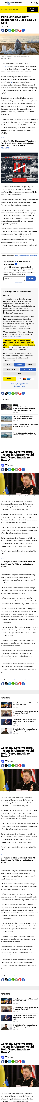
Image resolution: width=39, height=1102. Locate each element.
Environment (24, 256)
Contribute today (32, 9)
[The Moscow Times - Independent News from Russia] (12, 3)
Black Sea (33, 256)
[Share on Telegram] (9, 30)
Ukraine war (26, 680)
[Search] (34, 3)
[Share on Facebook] (2, 30)
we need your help (14, 336)
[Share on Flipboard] (19, 30)
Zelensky (17, 680)
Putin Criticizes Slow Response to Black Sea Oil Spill (18, 19)
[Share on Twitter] (6, 30)
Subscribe (30, 278)
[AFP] (3, 465)
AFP (8, 464)
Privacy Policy (18, 282)
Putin (16, 256)
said (11, 82)
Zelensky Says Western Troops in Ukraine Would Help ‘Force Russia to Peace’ (17, 456)
